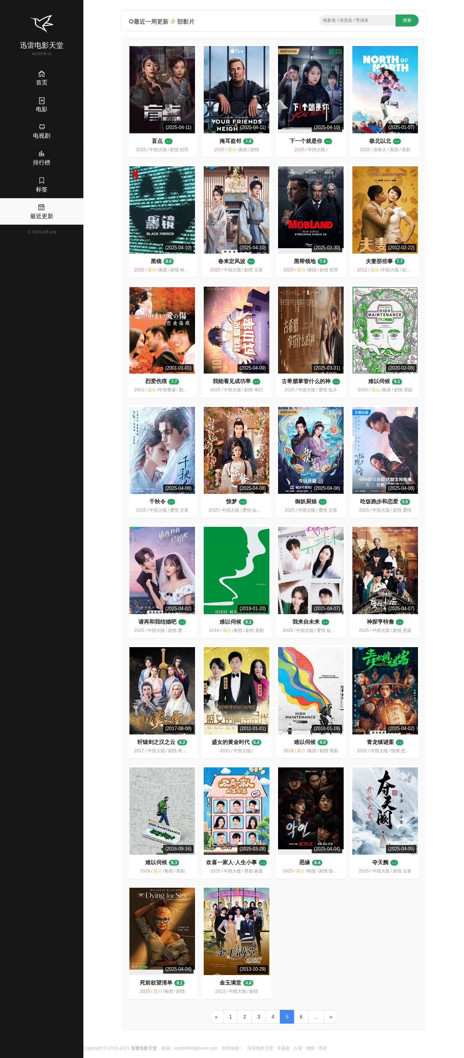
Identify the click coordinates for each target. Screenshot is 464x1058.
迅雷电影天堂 (260, 1048)
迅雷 (322, 1048)
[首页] (41, 24)
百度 (298, 1048)
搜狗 (310, 1048)
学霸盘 (283, 1048)
